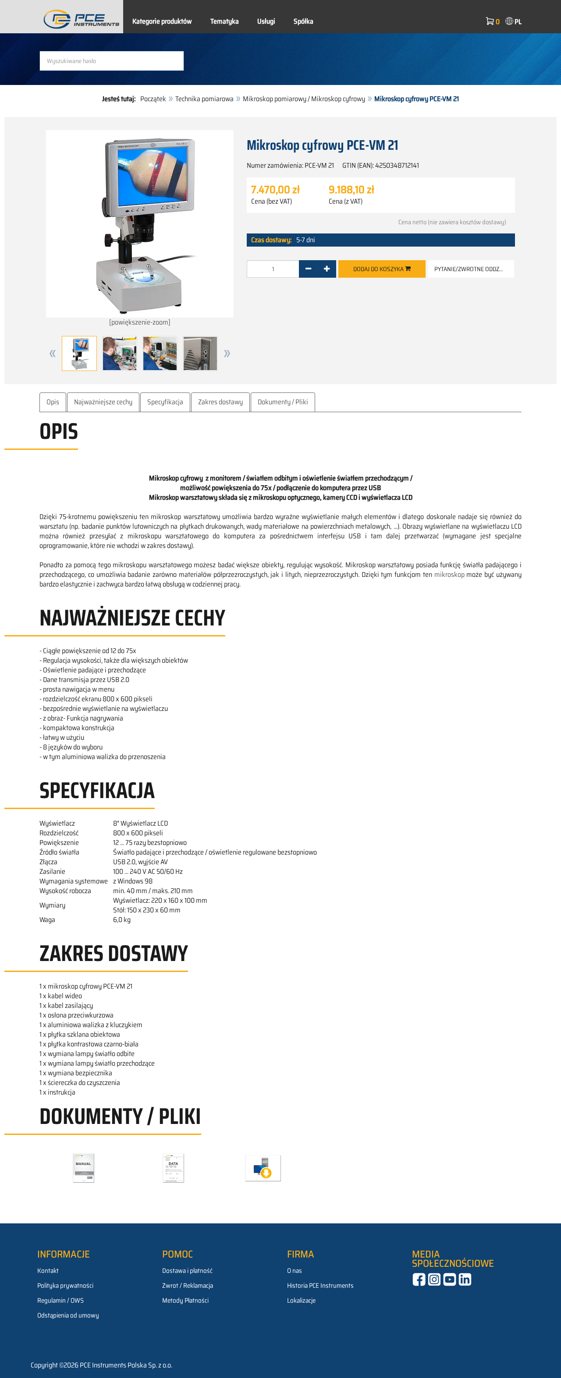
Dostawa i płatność (187, 1270)
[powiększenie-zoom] (139, 322)
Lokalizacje (301, 1300)
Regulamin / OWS (60, 1300)
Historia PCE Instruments (320, 1285)
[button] (52, 353)
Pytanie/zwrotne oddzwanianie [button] (474, 269)
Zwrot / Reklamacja (187, 1285)
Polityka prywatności (65, 1285)
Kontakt (48, 1270)
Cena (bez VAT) (271, 201)
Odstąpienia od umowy (68, 1315)
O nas (294, 1270)
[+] (326, 269)
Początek (153, 98)
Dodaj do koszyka (379, 269)
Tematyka (224, 21)
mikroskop (449, 574)
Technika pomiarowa (204, 98)
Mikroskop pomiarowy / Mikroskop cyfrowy (304, 98)
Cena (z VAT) (345, 201)
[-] (308, 269)
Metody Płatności (185, 1300)
